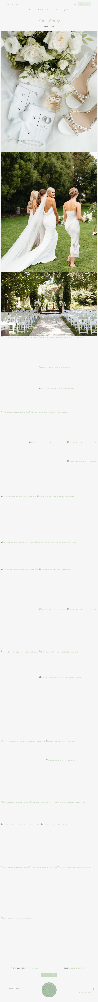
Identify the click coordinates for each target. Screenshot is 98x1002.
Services (32, 10)
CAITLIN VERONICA (31, 968)
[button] (75, 4)
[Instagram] (17, 4)
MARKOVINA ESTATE (76, 968)
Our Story (50, 10)
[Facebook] (12, 4)
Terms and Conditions (84, 992)
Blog (58, 10)
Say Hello (66, 10)
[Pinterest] (8, 4)
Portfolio (41, 10)
